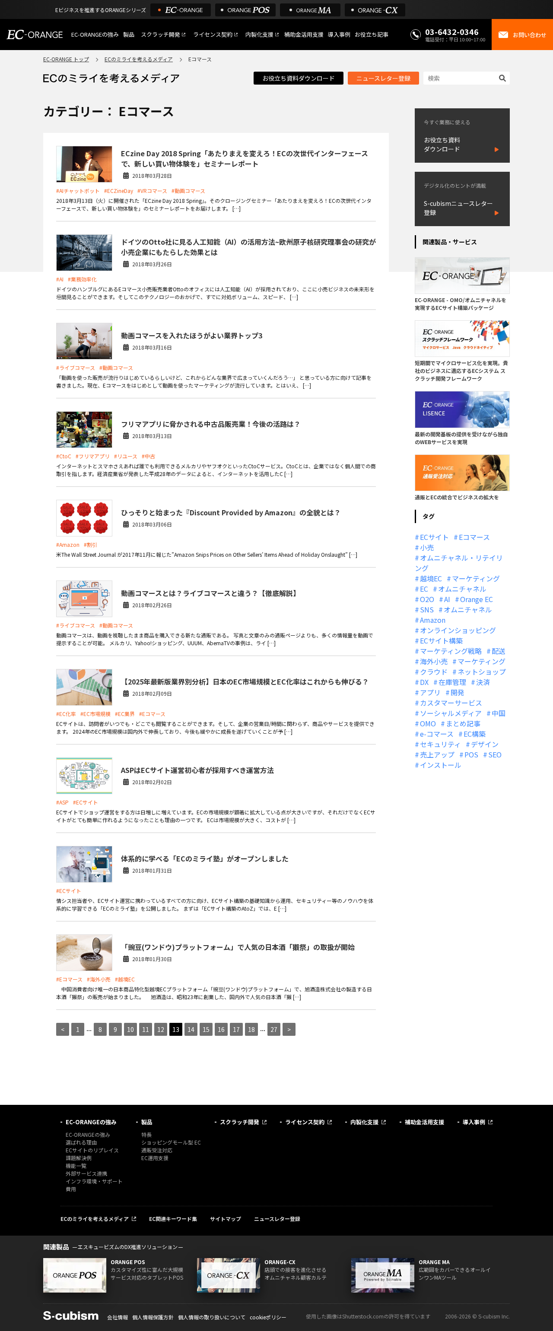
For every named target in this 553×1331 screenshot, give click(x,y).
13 (175, 1029)
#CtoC (63, 456)
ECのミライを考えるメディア (139, 59)
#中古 (148, 456)
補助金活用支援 (304, 34)
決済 (483, 682)
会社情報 (117, 1317)
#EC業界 (125, 713)
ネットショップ (482, 671)
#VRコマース (152, 190)
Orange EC (476, 599)
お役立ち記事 (371, 34)
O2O (427, 599)
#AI (60, 279)
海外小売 (434, 661)
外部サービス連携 (86, 1173)
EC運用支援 (154, 1157)
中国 (498, 713)
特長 (146, 1134)
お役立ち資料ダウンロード (298, 78)
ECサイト (434, 537)
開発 (457, 692)
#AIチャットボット (78, 190)
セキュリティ (440, 744)
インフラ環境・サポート (94, 1181)
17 (236, 1029)
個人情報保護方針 (153, 1317)
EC (424, 588)
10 (130, 1029)
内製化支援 (259, 34)
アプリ (430, 692)
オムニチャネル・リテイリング (459, 562)
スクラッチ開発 (160, 34)
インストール (440, 765)
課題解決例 (79, 1157)
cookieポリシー (268, 1317)
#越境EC (125, 979)
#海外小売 (99, 979)
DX (424, 682)
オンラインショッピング (458, 630)
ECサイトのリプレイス (92, 1150)
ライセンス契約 (212, 34)
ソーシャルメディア (451, 713)
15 (206, 1029)
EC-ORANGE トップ (66, 59)
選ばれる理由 (81, 1142)
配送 (498, 651)
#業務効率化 (82, 279)
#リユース (125, 456)
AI (447, 599)
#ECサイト (85, 802)
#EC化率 (66, 713)
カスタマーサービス (451, 702)
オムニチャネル (462, 588)
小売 (427, 547)
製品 (128, 34)
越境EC (431, 578)
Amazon (432, 620)
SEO (495, 754)
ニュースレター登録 (383, 78)
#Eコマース (152, 713)
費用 (71, 1188)
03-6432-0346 (452, 31)
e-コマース (437, 734)
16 (221, 1029)
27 (273, 1029)
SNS (427, 609)
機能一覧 (76, 1165)
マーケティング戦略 (451, 651)
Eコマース (474, 537)
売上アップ (437, 754)
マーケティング (476, 578)
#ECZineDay (118, 190)
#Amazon (67, 544)
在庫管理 (452, 682)
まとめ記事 (463, 723)
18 (251, 1029)
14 (191, 1029)
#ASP (62, 802)
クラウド (434, 671)
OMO (428, 723)
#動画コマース (188, 190)
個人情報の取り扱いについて (211, 1317)
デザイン (485, 744)
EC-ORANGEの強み (95, 34)
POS (471, 754)
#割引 (90, 544)
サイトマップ (225, 1218)
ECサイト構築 (441, 640)
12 (160, 1029)
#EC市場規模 (95, 713)
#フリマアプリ (93, 456)
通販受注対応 (156, 1150)
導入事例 (339, 34)
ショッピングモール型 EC (171, 1142)
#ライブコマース (75, 367)
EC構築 (475, 734)
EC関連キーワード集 (173, 1218)
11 (145, 1029)
